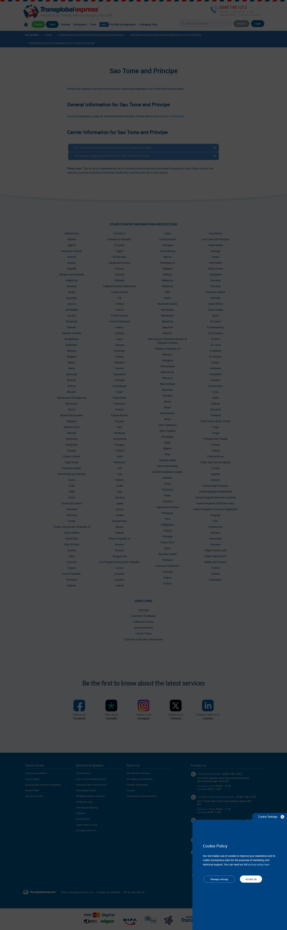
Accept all (251, 879)
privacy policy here (258, 864)
